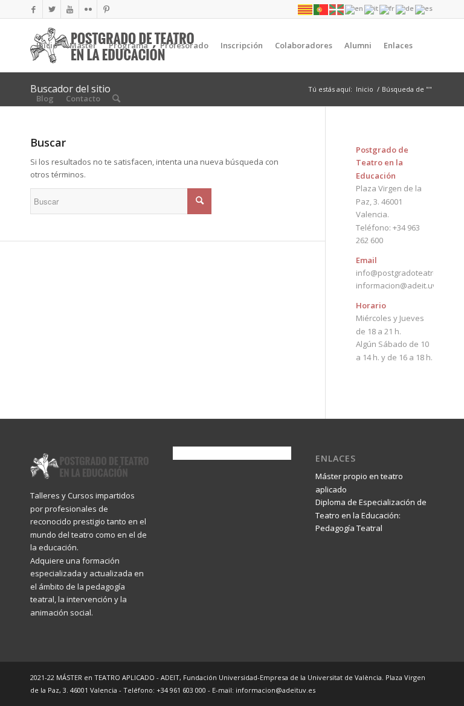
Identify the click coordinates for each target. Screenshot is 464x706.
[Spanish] (424, 8)
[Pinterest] (106, 9)
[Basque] (337, 8)
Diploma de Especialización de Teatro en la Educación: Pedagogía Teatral (371, 515)
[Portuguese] (321, 8)
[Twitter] (51, 9)
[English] (354, 8)
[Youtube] (70, 9)
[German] (405, 8)
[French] (387, 8)
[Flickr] (88, 9)
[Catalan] (306, 8)
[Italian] (371, 8)
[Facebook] (33, 9)
